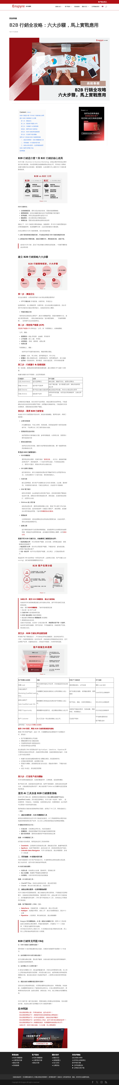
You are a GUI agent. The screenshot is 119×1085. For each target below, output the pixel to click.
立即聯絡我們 (95, 6)
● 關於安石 (55, 1058)
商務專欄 (13, 18)
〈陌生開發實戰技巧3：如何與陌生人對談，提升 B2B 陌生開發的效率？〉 (42, 1020)
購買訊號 (47, 459)
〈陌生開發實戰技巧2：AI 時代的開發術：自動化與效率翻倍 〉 (39, 1017)
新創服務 (77, 6)
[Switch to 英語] (102, 8)
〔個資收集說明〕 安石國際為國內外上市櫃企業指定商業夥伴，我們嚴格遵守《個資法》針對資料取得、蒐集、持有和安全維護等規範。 (51, 1077)
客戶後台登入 (102, 2)
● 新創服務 (15, 1065)
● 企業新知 (55, 1065)
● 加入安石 (55, 1063)
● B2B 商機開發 (17, 1058)
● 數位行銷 (15, 1063)
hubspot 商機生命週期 (33, 725)
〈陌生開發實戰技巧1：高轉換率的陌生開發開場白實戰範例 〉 (38, 1015)
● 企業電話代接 (17, 1060)
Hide (28, 112)
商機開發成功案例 (47, 511)
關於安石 (84, 6)
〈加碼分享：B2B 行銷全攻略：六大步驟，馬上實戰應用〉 (37, 1025)
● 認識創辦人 (56, 1060)
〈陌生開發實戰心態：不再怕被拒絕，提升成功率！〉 (36, 1012)
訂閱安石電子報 (79, 1068)
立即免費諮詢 (78, 1065)
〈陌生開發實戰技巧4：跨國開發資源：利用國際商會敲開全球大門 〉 (41, 1022)
